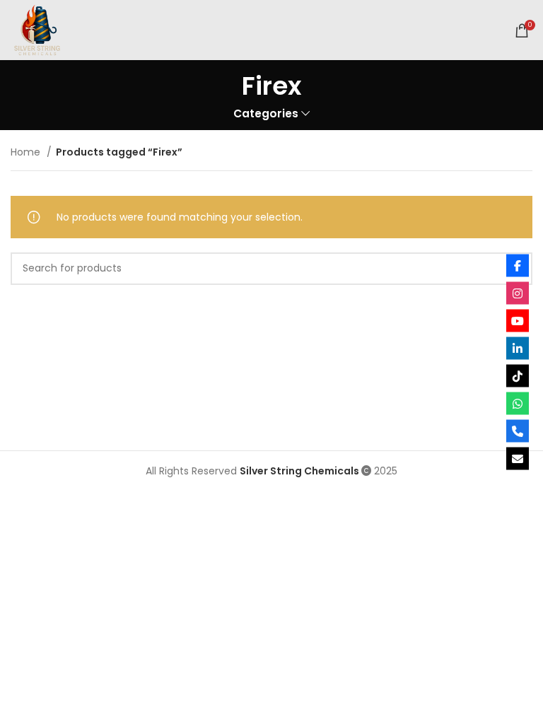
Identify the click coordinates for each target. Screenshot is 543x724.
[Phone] (517, 431)
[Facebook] (517, 266)
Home (27, 152)
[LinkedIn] (517, 348)
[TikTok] (517, 376)
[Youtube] (517, 321)
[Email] (517, 459)
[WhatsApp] (517, 403)
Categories (265, 113)
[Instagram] (517, 293)
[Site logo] (37, 29)
